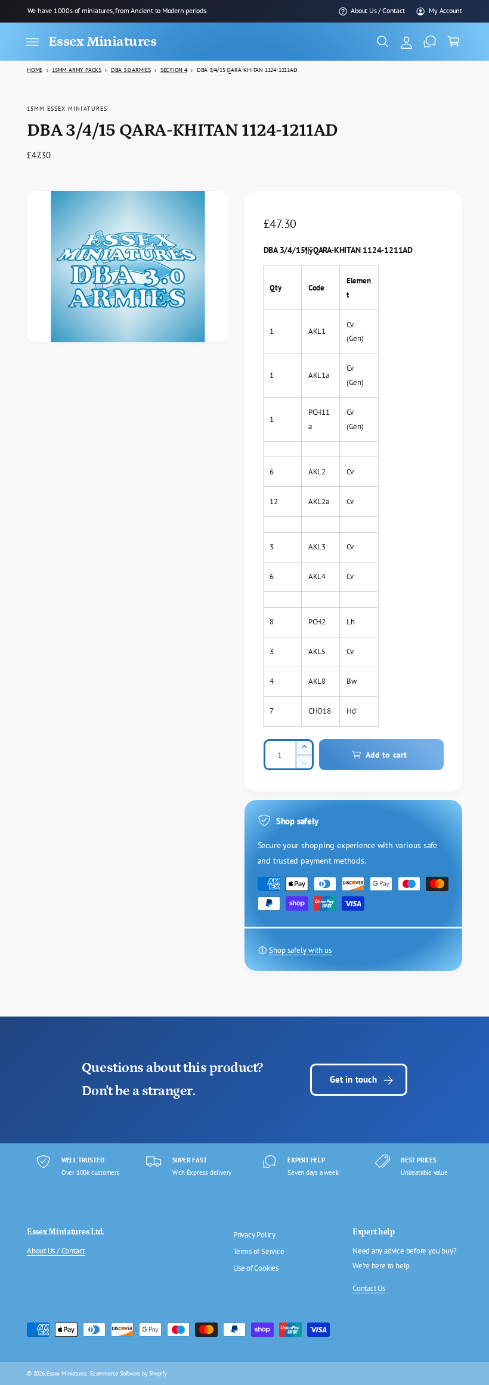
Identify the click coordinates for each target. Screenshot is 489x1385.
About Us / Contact (377, 10)
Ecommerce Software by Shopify (128, 1373)
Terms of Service (258, 1251)
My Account (445, 10)
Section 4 (173, 70)
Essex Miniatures (66, 1373)
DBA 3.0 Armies (131, 70)
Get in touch (353, 1079)
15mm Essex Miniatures (67, 108)
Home (34, 70)
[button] (32, 42)
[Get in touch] (430, 42)
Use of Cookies (255, 1268)
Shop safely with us (300, 950)
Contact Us (368, 1288)
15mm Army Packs (76, 70)
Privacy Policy (254, 1235)
